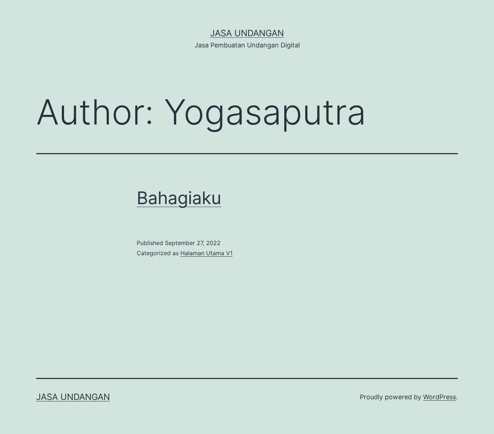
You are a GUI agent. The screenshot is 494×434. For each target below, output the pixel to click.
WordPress (439, 397)
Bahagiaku (179, 197)
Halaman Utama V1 (206, 253)
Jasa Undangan (247, 33)
